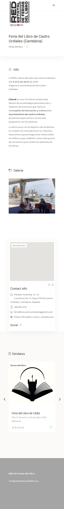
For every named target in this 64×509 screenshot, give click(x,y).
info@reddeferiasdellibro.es (24, 481)
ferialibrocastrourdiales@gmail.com (33, 312)
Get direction (19, 245)
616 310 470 (20, 307)
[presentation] (13, 209)
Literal (12, 99)
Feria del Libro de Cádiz (26, 413)
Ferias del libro (18, 365)
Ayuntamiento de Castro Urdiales (27, 114)
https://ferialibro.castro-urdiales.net (34, 317)
